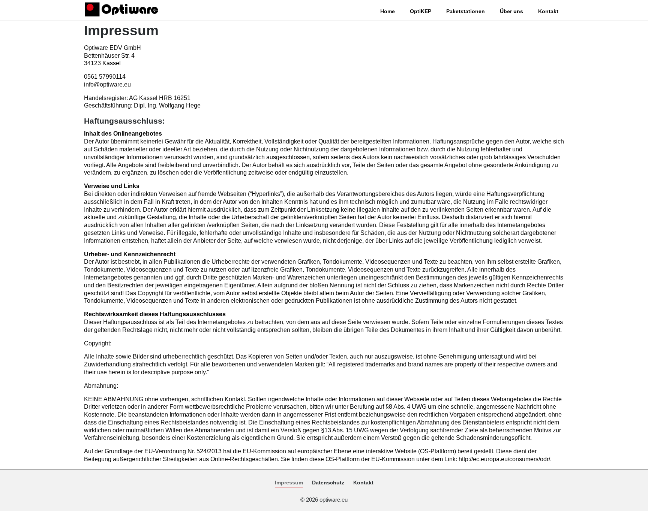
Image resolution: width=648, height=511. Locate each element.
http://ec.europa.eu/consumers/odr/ (504, 459)
